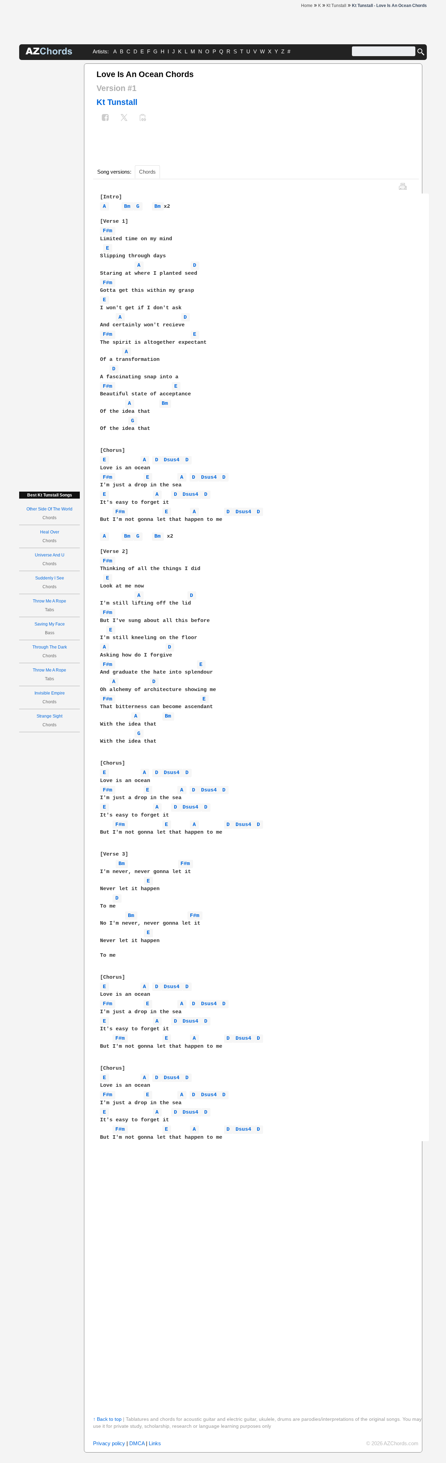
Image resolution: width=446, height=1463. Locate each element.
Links (155, 1443)
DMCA (137, 1443)
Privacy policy (109, 1443)
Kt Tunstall (117, 102)
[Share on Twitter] (124, 118)
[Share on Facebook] (105, 118)
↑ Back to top (107, 1419)
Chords (147, 172)
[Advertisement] (49, 168)
